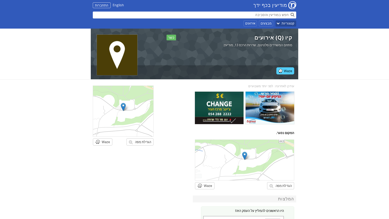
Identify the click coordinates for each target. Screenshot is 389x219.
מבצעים (266, 23)
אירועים (250, 23)
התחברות (101, 5)
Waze (288, 71)
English (118, 5)
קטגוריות (288, 23)
